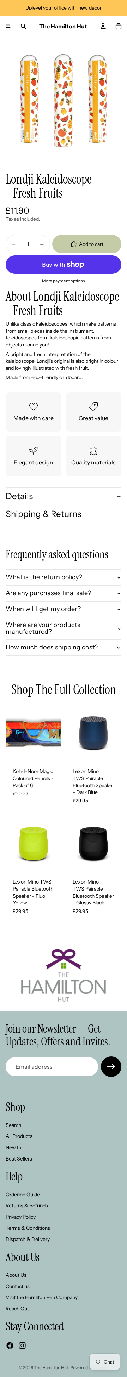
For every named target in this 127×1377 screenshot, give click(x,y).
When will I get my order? (43, 609)
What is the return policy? (44, 577)
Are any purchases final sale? (48, 593)
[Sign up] (111, 1066)
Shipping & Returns (43, 514)
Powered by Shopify (89, 1367)
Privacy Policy (21, 1217)
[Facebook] (10, 1345)
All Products (19, 1136)
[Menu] (8, 26)
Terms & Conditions (28, 1228)
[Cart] (118, 26)
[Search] (23, 26)
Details (19, 496)
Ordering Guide (23, 1194)
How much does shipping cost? (52, 647)
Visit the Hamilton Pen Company (42, 1297)
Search (13, 1125)
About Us (16, 1275)
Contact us (18, 1286)
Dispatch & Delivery (28, 1239)
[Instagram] (22, 1345)
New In (13, 1147)
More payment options (63, 280)
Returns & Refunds (27, 1205)
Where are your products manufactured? (43, 628)
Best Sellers (19, 1158)
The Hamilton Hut (51, 1367)
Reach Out (17, 1308)
